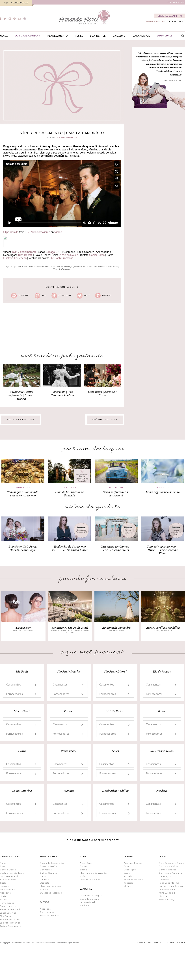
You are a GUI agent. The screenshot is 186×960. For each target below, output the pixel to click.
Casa (126, 866)
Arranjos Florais (133, 863)
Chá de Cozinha (48, 873)
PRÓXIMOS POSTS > (105, 419)
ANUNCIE (181, 943)
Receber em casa (133, 879)
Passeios (129, 876)
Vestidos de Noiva (90, 879)
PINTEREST (106, 295)
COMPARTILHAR (65, 295)
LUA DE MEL (97, 36)
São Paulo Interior (10, 922)
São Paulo (5, 916)
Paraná (4, 899)
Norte (3, 896)
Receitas (128, 882)
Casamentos (13, 684)
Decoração (130, 869)
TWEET (87, 295)
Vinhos (128, 886)
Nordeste (5, 892)
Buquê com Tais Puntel (23, 546)
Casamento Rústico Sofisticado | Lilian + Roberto (21, 395)
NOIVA (4, 36)
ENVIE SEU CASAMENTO (170, 15)
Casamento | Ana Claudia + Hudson (62, 393)
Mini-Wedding (167, 892)
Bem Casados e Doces (171, 863)
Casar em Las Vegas (91, 895)
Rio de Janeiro (8, 906)
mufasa (76, 943)
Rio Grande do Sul (10, 909)
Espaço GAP (53, 251)
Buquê (83, 869)
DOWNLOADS (165, 36)
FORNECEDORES (177, 21)
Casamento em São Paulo (39, 266)
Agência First (23, 627)
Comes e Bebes (167, 869)
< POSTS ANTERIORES (20, 419)
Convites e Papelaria (170, 873)
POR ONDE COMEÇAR (27, 36)
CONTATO (169, 943)
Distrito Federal (9, 876)
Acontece (45, 908)
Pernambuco (7, 902)
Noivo (83, 876)
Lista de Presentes (50, 886)
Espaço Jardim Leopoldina (163, 627)
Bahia (3, 863)
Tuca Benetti (25, 254)
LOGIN (169, 2)
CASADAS (119, 36)
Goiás (3, 882)
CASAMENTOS (141, 36)
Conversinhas (48, 912)
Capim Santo (97, 254)
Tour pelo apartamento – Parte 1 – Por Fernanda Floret (162, 550)
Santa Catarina (8, 912)
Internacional (87, 902)
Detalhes (164, 879)
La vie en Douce (90, 266)
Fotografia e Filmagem (171, 886)
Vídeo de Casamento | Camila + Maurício (62, 133)
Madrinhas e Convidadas (94, 873)
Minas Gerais (7, 889)
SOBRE (157, 943)
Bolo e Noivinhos (168, 866)
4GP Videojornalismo (37, 231)
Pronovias (102, 266)
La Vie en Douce (68, 254)
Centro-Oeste (8, 869)
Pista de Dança (167, 899)
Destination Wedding (12, 873)
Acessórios (86, 863)
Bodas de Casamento (52, 863)
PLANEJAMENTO (57, 36)
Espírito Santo (8, 879)
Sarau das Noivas (49, 915)
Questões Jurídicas (51, 892)
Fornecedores (14, 693)
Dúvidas (44, 879)
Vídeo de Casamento (62, 269)
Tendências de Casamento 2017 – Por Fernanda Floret (69, 548)
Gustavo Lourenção (15, 258)
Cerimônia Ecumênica (60, 266)
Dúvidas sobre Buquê (23, 550)
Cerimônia (46, 869)
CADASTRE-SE (180, 2)
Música (163, 896)
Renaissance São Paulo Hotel (70, 627)
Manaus (4, 886)
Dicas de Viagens (89, 899)
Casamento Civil (49, 866)
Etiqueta (44, 882)
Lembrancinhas (167, 889)
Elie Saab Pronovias (61, 258)
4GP (12, 266)
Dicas (43, 876)
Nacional (85, 905)
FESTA (79, 36)
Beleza (84, 866)
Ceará (3, 866)
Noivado (44, 889)
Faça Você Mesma (169, 882)
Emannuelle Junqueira (116, 627)
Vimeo (58, 231)
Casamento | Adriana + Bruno (102, 393)
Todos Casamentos (10, 926)
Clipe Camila (10, 231)
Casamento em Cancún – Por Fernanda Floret (116, 548)
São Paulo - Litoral (10, 919)
